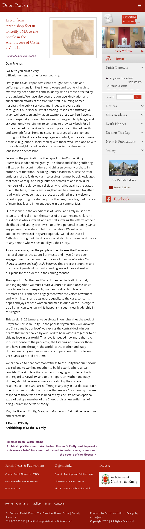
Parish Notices (12, 488)
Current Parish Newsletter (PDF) (22, 474)
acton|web (96, 517)
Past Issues (128, 21)
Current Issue (129, 16)
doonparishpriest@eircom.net (54, 521)
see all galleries (122, 187)
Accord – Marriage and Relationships (74, 474)
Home (9, 503)
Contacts (59, 503)
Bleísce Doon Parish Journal (26, 442)
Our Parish (22, 503)
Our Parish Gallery (123, 180)
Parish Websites (114, 513)
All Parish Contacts (117, 85)
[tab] (123, 67)
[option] (123, 171)
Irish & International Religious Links (73, 488)
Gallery (37, 503)
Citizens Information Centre (69, 481)
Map (48, 503)
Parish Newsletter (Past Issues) (21, 481)
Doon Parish (15, 5)
